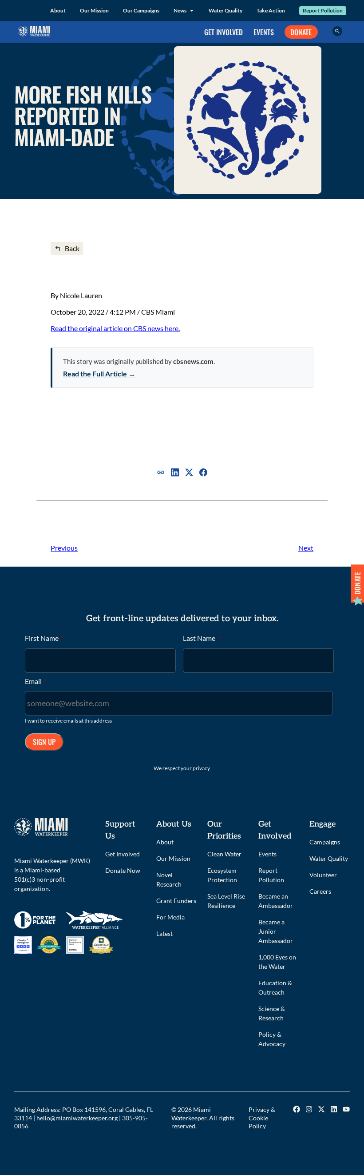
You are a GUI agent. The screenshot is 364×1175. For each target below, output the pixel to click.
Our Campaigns (141, 10)
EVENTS (263, 32)
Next (305, 548)
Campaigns (324, 842)
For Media (170, 917)
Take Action (271, 10)
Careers (320, 891)
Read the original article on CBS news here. (115, 328)
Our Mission (94, 10)
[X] (189, 472)
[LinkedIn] (175, 472)
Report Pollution (323, 10)
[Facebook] (203, 472)
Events (267, 854)
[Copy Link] (160, 472)
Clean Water (224, 854)
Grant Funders (176, 900)
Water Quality (225, 10)
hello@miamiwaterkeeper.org (77, 1118)
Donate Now (122, 870)
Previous (64, 548)
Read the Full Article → (99, 373)
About (58, 10)
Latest (164, 933)
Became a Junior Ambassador (275, 931)
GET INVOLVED (223, 32)
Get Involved (122, 854)
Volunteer (323, 875)
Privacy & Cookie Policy (262, 1118)
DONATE (301, 32)
